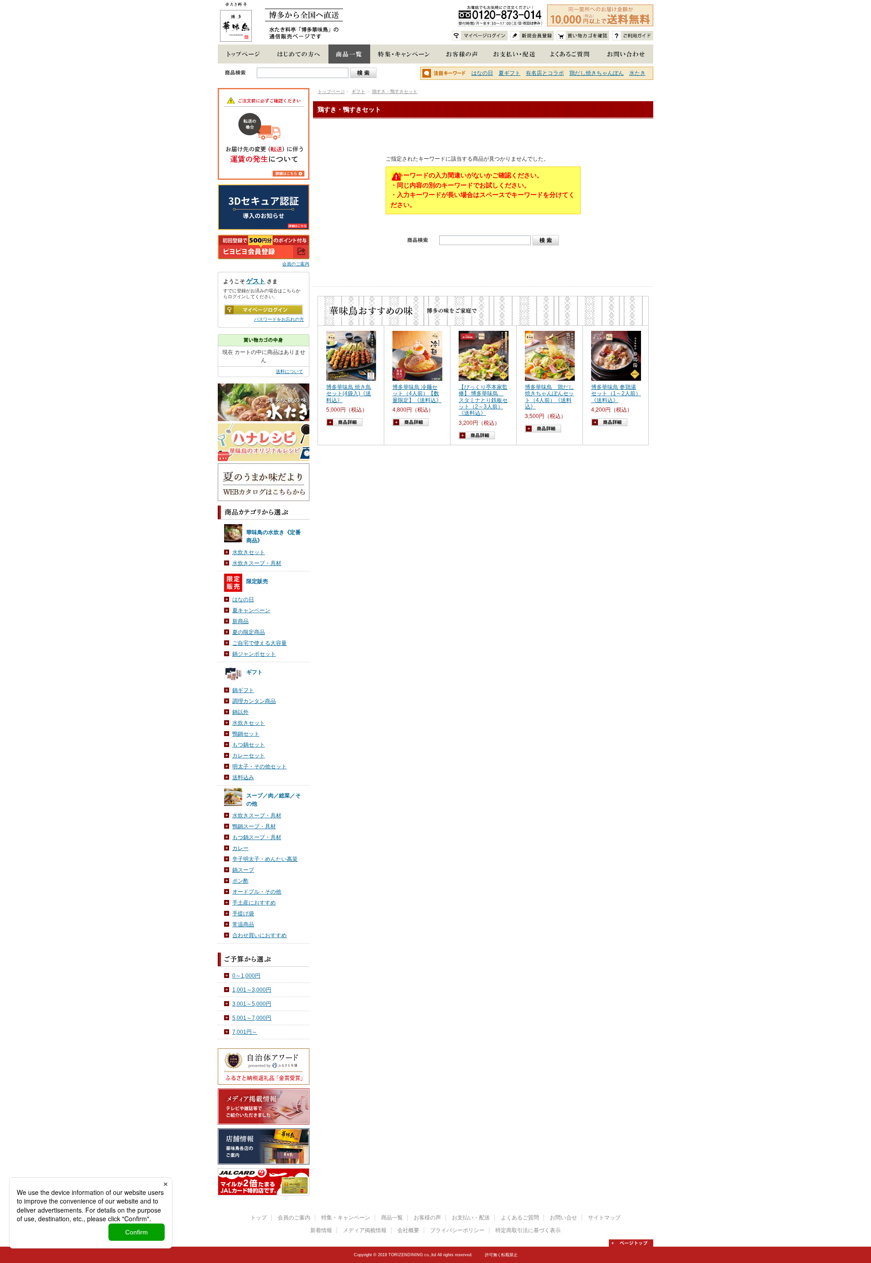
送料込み (243, 777)
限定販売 (257, 581)
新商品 (240, 621)
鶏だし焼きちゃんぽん (596, 73)
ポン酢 (240, 881)
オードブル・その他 (256, 892)
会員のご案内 (295, 263)
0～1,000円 (246, 976)
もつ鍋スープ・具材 (256, 837)
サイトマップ (604, 1217)
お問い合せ (563, 1217)
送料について (289, 371)
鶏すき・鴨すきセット (394, 91)
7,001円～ (244, 1032)
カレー (240, 848)
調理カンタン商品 (254, 701)
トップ (258, 1217)
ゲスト (255, 281)
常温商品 (243, 924)
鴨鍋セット (245, 734)
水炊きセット (248, 552)
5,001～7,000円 (251, 1018)
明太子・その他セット (259, 766)
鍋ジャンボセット (254, 654)
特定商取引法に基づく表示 (528, 1230)
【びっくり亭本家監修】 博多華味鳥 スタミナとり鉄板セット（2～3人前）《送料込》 (483, 400)
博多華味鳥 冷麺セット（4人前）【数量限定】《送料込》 (416, 393)
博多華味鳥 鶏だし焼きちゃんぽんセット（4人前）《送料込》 (549, 397)
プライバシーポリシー (457, 1230)
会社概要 (408, 1230)
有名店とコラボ (545, 73)
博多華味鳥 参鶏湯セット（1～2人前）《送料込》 (616, 393)
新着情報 (321, 1230)
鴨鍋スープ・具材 (254, 826)
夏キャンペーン (251, 610)
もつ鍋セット (248, 745)
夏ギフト (509, 73)
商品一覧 (392, 1217)
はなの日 (482, 73)
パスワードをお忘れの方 (279, 319)
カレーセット (248, 755)
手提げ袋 (243, 913)
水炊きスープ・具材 (256, 563)
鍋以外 (240, 712)
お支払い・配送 (471, 1217)
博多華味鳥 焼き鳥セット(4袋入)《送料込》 (348, 393)
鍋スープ (243, 870)
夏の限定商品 (248, 632)
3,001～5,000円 (251, 1004)
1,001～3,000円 (251, 990)
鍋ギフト (243, 690)
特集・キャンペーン (345, 1217)
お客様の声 (427, 1217)
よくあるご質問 (520, 1217)
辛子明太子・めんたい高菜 (265, 859)
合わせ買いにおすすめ (259, 935)
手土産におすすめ (254, 902)
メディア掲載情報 (365, 1230)
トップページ (331, 91)
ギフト (358, 91)
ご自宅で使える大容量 (259, 643)
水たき (637, 73)
